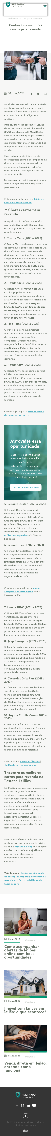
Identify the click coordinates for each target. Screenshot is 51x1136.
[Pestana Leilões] (15, 4)
